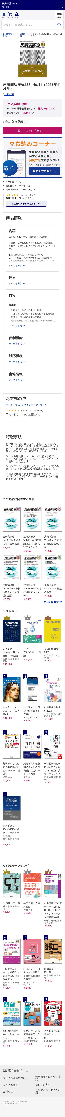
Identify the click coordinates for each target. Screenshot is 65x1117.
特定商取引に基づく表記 (48, 1078)
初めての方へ (43, 1084)
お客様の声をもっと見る (24, 203)
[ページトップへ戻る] (59, 1111)
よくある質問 (10, 1084)
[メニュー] (60, 5)
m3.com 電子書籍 (8, 35)
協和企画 (23, 35)
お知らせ (8, 1091)
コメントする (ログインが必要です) (25, 405)
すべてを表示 (51, 602)
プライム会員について (15, 1078)
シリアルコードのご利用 (48, 1091)
